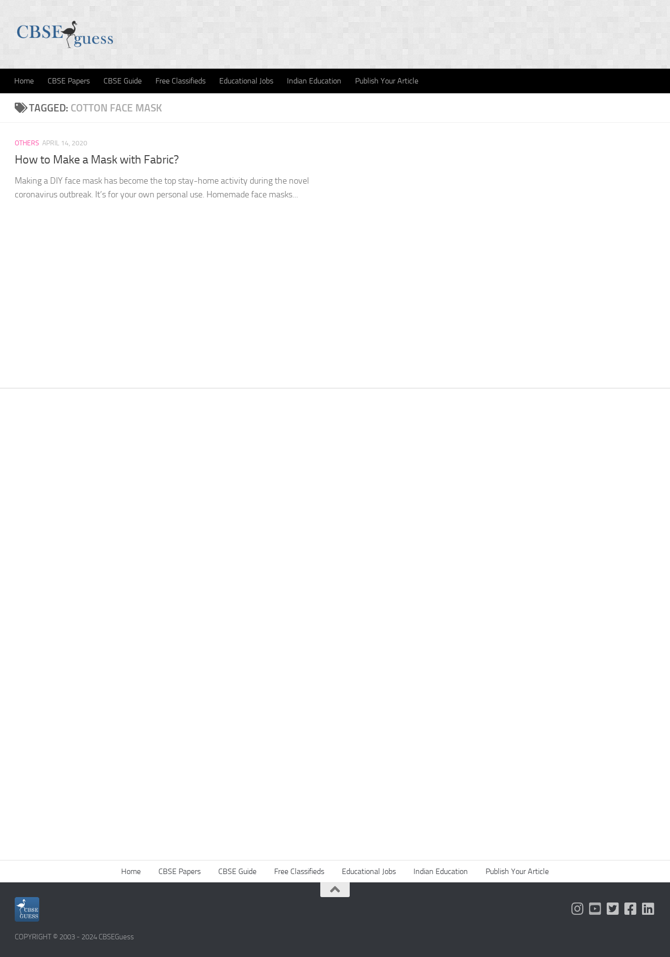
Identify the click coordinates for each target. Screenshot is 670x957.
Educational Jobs (246, 80)
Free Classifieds (180, 80)
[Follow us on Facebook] (631, 909)
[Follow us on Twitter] (613, 909)
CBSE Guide (122, 80)
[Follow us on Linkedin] (648, 909)
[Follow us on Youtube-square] (595, 909)
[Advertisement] (335, 540)
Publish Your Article (386, 80)
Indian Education (314, 80)
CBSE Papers (69, 80)
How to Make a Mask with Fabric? (97, 159)
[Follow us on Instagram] (578, 909)
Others (27, 143)
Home (24, 80)
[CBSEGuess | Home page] (65, 34)
